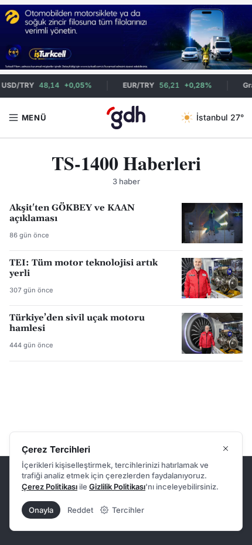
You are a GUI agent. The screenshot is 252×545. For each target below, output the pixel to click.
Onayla (41, 510)
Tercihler (128, 510)
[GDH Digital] (126, 117)
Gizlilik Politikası (117, 486)
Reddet (80, 510)
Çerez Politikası (49, 486)
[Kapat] (225, 448)
